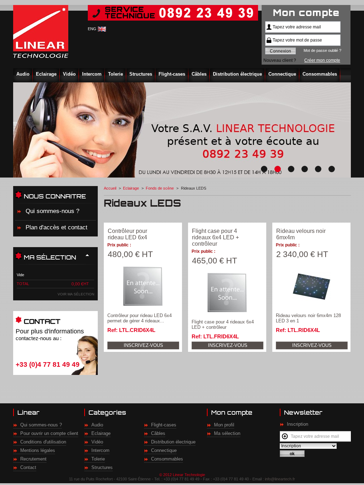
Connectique (282, 74)
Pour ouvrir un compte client (49, 433)
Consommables (320, 74)
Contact (28, 467)
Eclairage (46, 74)
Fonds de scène (160, 188)
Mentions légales (37, 450)
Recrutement (33, 459)
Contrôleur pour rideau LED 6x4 (127, 234)
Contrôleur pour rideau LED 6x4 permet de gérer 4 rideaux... (139, 318)
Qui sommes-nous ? (52, 211)
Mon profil (224, 424)
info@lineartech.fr (280, 479)
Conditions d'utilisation (43, 442)
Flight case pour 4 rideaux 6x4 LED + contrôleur (215, 237)
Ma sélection (227, 433)
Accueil (110, 188)
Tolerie (115, 74)
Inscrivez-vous (143, 345)
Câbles (199, 74)
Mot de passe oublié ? (322, 50)
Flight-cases (172, 74)
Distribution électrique (237, 74)
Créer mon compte (322, 60)
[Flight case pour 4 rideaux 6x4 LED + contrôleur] (227, 292)
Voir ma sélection (76, 294)
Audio (23, 74)
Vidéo (69, 74)
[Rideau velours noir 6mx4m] (311, 286)
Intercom (92, 74)
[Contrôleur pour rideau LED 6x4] (142, 286)
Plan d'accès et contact (56, 227)
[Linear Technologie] (41, 31)
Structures (140, 74)
